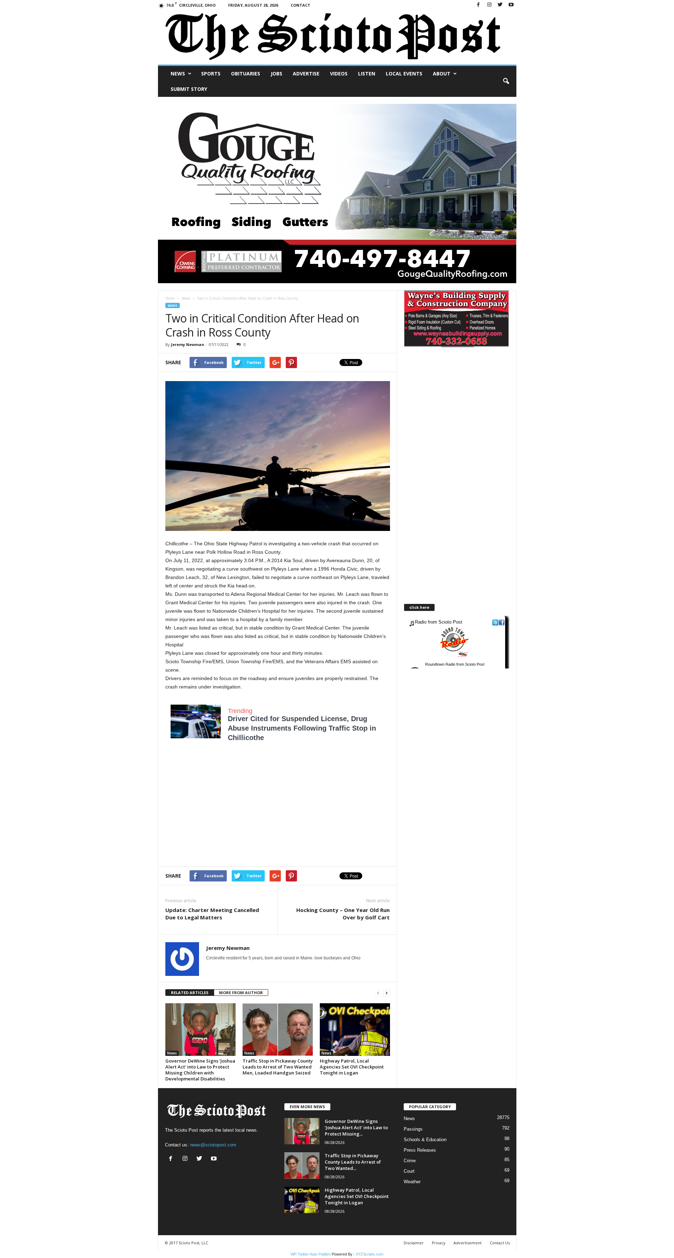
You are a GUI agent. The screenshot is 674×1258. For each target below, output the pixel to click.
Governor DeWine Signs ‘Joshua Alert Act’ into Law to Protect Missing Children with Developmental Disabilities (200, 1070)
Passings (413, 1129)
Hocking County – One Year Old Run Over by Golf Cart (343, 913)
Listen (366, 73)
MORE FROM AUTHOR (241, 992)
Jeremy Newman (187, 344)
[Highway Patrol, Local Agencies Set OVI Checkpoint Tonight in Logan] (355, 1029)
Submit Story (189, 89)
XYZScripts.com (369, 1254)
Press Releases (420, 1150)
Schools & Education (425, 1139)
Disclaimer (414, 1242)
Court (409, 1171)
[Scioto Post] (337, 37)
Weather (412, 1181)
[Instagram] (489, 5)
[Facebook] (478, 5)
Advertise (306, 73)
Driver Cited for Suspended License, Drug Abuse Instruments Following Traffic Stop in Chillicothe (302, 728)
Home (170, 298)
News (178, 73)
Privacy (438, 1242)
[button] (506, 81)
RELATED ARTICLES (190, 992)
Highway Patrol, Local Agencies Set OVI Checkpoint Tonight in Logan (352, 1067)
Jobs (276, 73)
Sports (210, 73)
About (441, 73)
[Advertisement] (224, 808)
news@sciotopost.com (213, 1144)
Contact (300, 5)
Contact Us (500, 1242)
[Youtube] (511, 5)
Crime (410, 1160)
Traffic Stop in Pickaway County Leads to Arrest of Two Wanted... (353, 1161)
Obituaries (245, 73)
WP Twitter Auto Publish (311, 1254)
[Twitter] (500, 5)
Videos (339, 73)
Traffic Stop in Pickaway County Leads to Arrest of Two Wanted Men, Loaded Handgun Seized (278, 1067)
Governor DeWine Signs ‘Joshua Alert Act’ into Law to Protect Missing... (356, 1127)
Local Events (404, 73)
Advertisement (468, 1242)
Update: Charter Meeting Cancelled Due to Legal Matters (212, 913)
